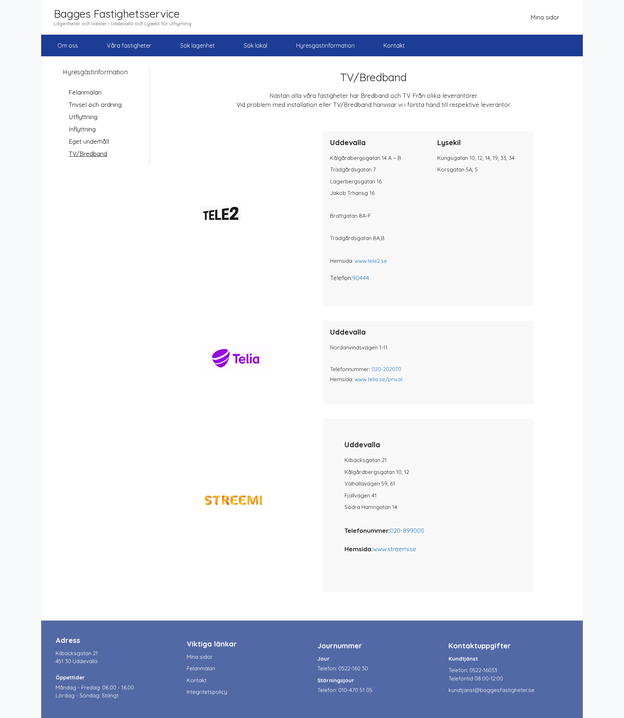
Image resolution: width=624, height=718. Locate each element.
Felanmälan (85, 92)
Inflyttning (82, 129)
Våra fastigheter (129, 45)
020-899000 (407, 530)
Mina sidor (544, 17)
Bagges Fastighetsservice (117, 14)
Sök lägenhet (197, 45)
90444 (360, 278)
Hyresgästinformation (325, 45)
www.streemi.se (394, 549)
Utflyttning (83, 117)
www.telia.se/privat (379, 379)
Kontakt (394, 45)
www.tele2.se (371, 260)
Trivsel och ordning (95, 104)
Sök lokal (255, 45)
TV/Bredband (88, 153)
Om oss (67, 45)
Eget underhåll (89, 141)
